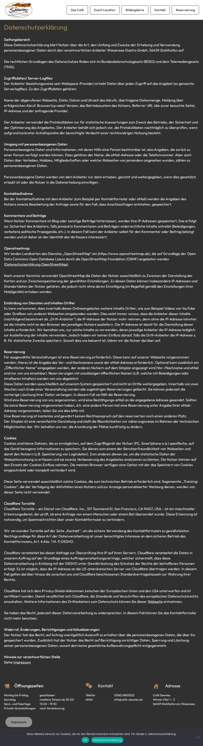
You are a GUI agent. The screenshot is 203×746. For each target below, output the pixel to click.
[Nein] (198, 737)
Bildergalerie (135, 10)
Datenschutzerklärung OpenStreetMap (36, 264)
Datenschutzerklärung (107, 740)
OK (85, 740)
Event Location (104, 10)
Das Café (77, 10)
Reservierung (185, 10)
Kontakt (160, 10)
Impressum (22, 662)
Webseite (155, 601)
